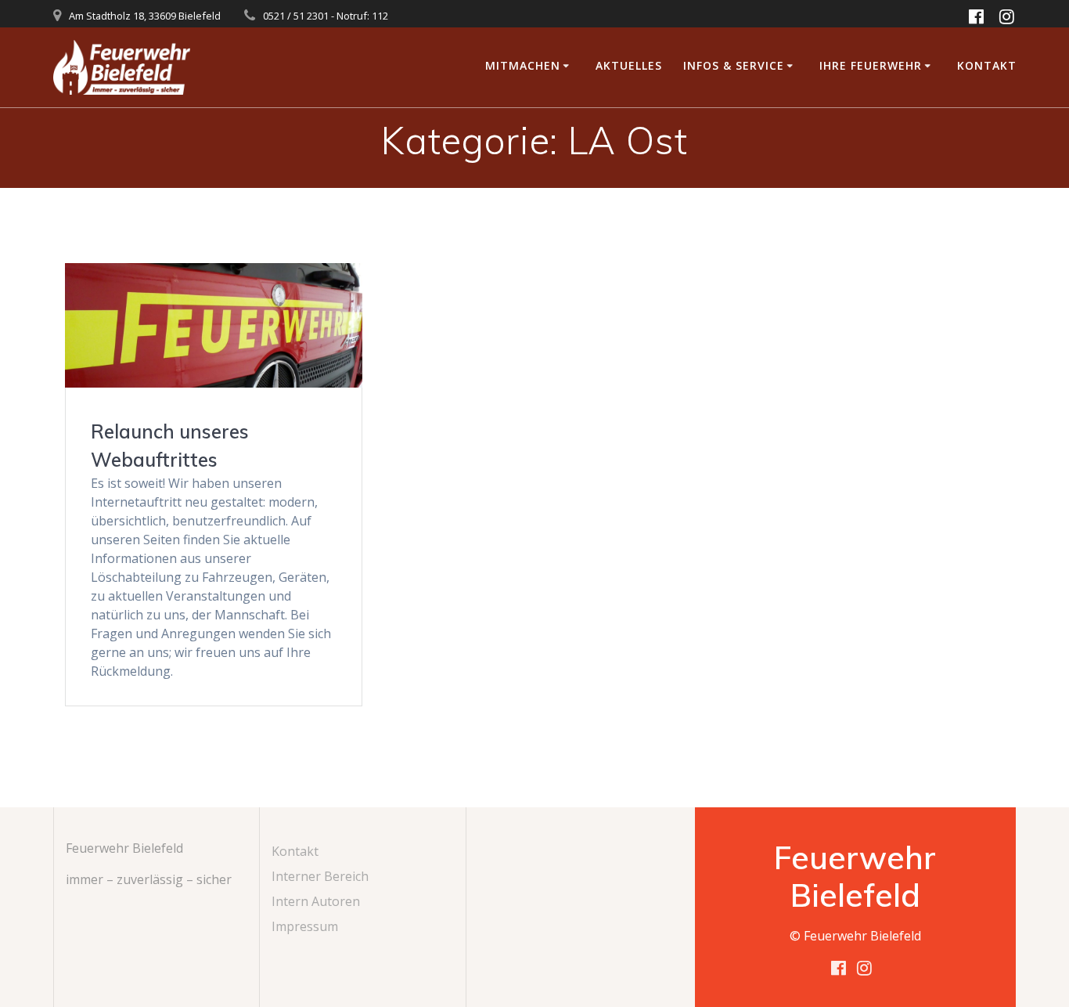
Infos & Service (733, 65)
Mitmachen (522, 65)
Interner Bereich (320, 876)
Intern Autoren (316, 901)
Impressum (305, 926)
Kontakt (987, 65)
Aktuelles (629, 65)
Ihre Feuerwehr (870, 65)
